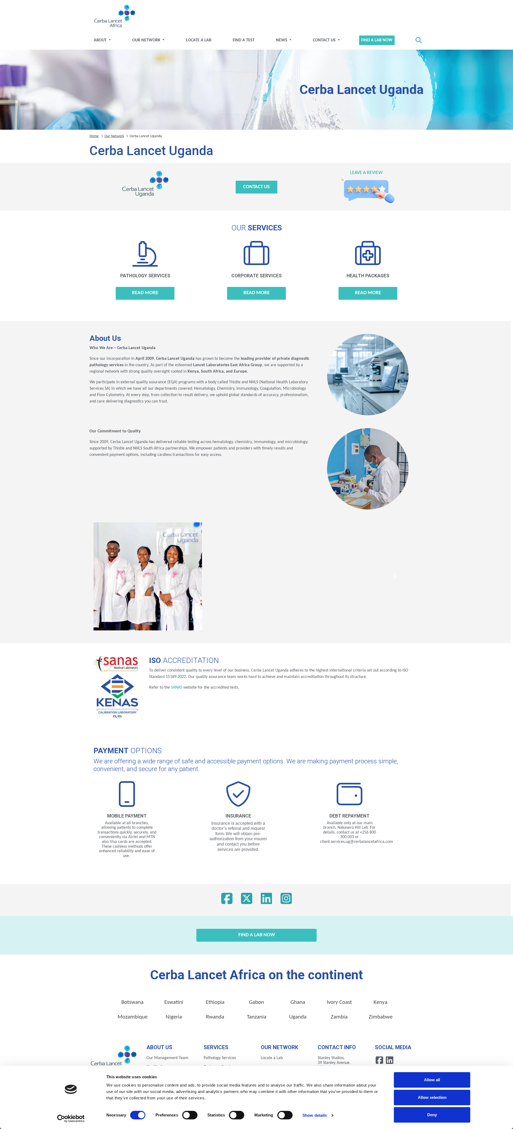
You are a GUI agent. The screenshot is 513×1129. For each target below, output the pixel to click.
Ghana (297, 1002)
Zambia (339, 1017)
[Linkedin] (389, 1060)
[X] (246, 900)
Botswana (132, 1002)
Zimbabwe (380, 1017)
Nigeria (174, 1017)
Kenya (380, 1002)
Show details (314, 1115)
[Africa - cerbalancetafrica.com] (114, 1057)
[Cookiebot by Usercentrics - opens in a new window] (71, 1119)
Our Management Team (167, 1058)
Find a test (244, 40)
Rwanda (215, 1017)
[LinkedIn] (266, 900)
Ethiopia (215, 1002)
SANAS (176, 687)
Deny (432, 1114)
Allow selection (432, 1097)
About (101, 40)
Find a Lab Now (376, 40)
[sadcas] (197, 687)
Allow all (432, 1079)
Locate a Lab (198, 40)
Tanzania (256, 1017)
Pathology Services (220, 1058)
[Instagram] (286, 900)
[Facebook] (226, 900)
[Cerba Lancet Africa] (113, 16)
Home (94, 136)
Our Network (146, 40)
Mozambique (132, 1017)
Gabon (256, 1002)
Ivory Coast (339, 1002)
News (282, 40)
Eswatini (173, 1002)
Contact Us (325, 40)
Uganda (297, 1017)
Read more (145, 292)
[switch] (189, 1115)
